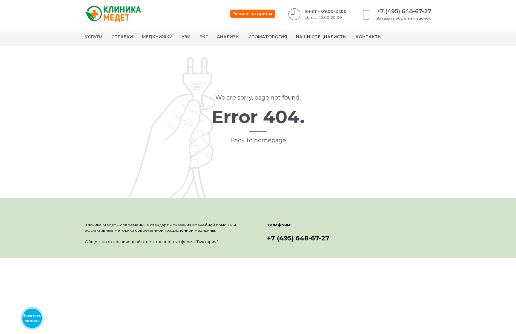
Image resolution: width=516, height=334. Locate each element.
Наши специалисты (321, 36)
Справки (122, 36)
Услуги (93, 36)
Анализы (228, 36)
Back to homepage (258, 140)
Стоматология (267, 36)
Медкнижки (157, 36)
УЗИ (186, 36)
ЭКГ (203, 36)
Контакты (369, 36)
